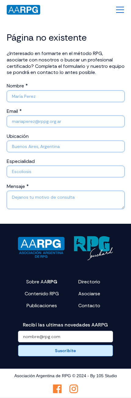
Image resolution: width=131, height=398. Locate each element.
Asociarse (89, 294)
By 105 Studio (103, 375)
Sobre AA (41, 282)
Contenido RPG (42, 294)
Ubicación (18, 136)
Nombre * (17, 86)
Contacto (89, 306)
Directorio (89, 282)
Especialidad (21, 161)
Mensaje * (18, 186)
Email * (14, 111)
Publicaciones (42, 306)
